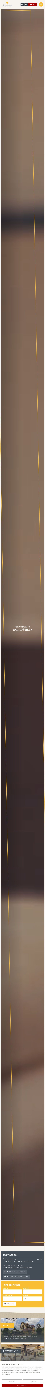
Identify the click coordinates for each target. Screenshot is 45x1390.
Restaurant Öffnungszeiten (19, 1277)
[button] (41, 4)
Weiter (11, 1304)
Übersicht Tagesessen (17, 1272)
